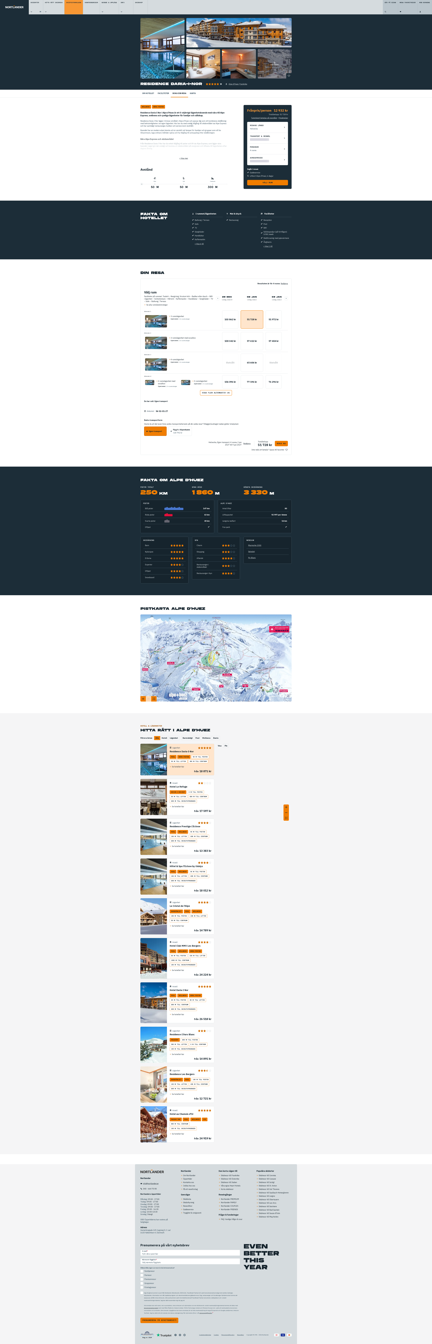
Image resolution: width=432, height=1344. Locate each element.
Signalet (251, 551)
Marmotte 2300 (254, 545)
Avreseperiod (256, 158)
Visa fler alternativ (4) (216, 393)
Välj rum (268, 183)
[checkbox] (190, 1279)
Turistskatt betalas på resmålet (264, 118)
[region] (255, 786)
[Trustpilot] (163, 1335)
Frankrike (243, 84)
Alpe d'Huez (234, 84)
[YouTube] (184, 1335)
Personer (254, 147)
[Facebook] (175, 1335)
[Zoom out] (286, 812)
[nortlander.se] (152, 1172)
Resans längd (257, 125)
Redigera (247, 443)
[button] (180, 321)
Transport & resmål (260, 136)
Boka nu (281, 443)
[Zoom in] (286, 807)
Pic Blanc (252, 558)
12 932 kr (281, 110)
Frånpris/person (259, 110)
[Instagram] (180, 1335)
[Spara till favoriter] (289, 75)
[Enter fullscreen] (286, 818)
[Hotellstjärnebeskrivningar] (221, 84)
